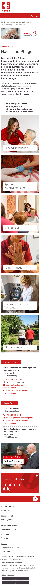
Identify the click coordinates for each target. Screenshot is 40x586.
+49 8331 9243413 (13, 415)
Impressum (5, 551)
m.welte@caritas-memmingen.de (19, 418)
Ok (16, 583)
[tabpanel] (20, 33)
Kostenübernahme (8, 529)
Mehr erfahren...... (9, 575)
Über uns (5, 538)
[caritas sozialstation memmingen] (20, 7)
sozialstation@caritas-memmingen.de (13, 386)
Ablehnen (16, 579)
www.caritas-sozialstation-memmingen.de (15, 391)
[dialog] (20, 570)
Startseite (13, 22)
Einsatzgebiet (6, 519)
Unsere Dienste (24, 22)
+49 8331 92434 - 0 (14, 379)
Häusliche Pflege (7, 25)
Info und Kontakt (9, 403)
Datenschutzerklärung (10, 548)
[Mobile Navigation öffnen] (37, 16)
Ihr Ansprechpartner (11, 362)
